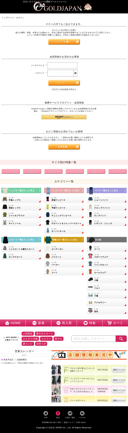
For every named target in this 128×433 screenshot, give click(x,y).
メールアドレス (39, 65)
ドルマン (46, 338)
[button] (64, 117)
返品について (69, 422)
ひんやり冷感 (30, 338)
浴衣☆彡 (41, 343)
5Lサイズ (74, 171)
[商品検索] (121, 339)
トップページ (8, 18)
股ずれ (58, 338)
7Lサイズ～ (117, 171)
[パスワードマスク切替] (75, 73)
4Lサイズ (53, 171)
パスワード (41, 73)
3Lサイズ (32, 171)
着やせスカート (44, 333)
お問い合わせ (81, 422)
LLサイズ (10, 171)
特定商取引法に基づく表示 (51, 422)
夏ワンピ (28, 343)
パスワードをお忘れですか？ (64, 89)
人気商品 (27, 333)
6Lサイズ (96, 171)
